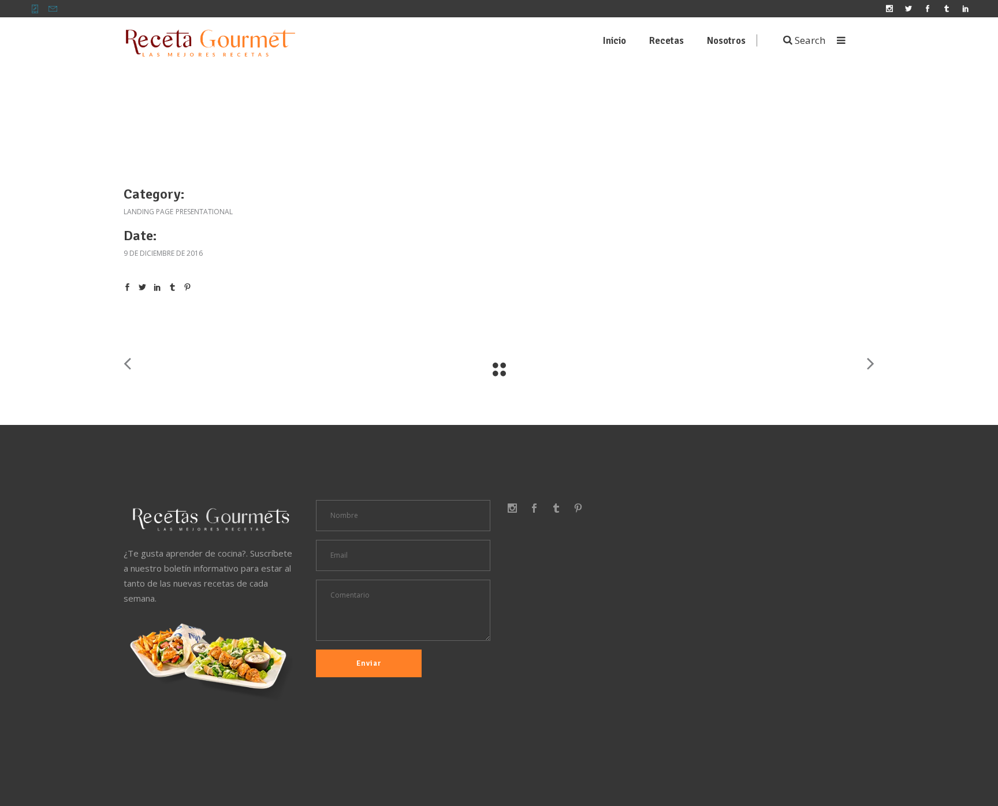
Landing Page (148, 212)
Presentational (204, 212)
